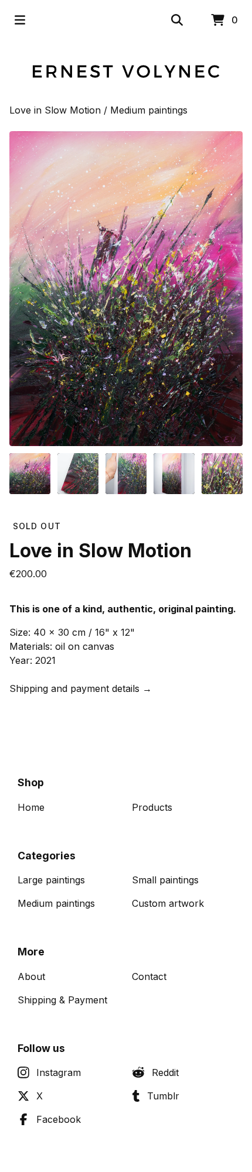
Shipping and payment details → (80, 688)
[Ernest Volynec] (126, 71)
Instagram (58, 1072)
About (31, 976)
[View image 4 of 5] (174, 473)
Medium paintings (149, 110)
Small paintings (165, 880)
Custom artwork (168, 903)
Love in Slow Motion (55, 110)
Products (152, 807)
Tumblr (163, 1096)
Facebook (58, 1119)
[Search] (177, 19)
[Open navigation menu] (19, 19)
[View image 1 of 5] (29, 473)
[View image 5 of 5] (222, 473)
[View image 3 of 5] (126, 473)
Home (31, 807)
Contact (149, 976)
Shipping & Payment (62, 1000)
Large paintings (51, 880)
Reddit (165, 1072)
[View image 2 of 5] (77, 473)
